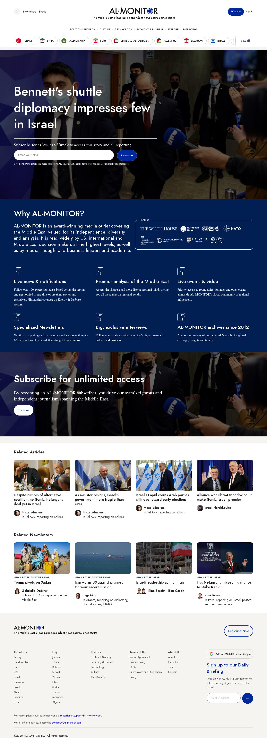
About (171, 657)
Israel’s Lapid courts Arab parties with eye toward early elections (162, 497)
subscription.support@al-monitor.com (80, 715)
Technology (123, 29)
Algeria (56, 702)
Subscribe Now (238, 631)
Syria (17, 702)
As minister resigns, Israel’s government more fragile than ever (99, 500)
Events (42, 11)
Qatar (17, 692)
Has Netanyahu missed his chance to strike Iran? (224, 584)
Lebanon (18, 697)
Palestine (19, 682)
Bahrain (56, 667)
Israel (17, 677)
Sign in (249, 11)
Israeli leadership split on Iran (160, 582)
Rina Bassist (157, 590)
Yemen (56, 677)
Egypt (17, 687)
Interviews (190, 29)
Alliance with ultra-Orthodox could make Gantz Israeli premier (225, 497)
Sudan (56, 687)
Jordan (56, 657)
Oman (56, 662)
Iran (16, 667)
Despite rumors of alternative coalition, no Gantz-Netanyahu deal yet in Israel (38, 500)
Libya (55, 682)
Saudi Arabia (21, 662)
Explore (173, 29)
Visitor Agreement (140, 657)
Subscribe (236, 11)
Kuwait (56, 672)
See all (245, 41)
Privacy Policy (137, 662)
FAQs (133, 667)
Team (171, 667)
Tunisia (56, 692)
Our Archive (98, 677)
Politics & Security (82, 29)
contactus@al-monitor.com (67, 723)
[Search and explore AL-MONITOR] (17, 11)
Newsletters (29, 11)
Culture (105, 29)
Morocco (57, 697)
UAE (16, 672)
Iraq (54, 652)
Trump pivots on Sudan (32, 582)
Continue (24, 410)
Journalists (173, 662)
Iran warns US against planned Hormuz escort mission (99, 584)
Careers (172, 672)
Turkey (17, 657)
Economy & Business (150, 29)
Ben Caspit (176, 590)
